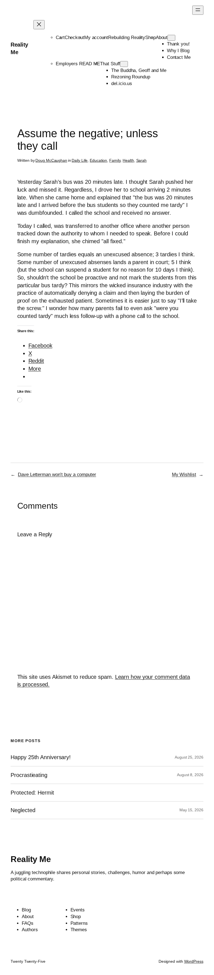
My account (96, 37)
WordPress (193, 961)
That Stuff (110, 63)
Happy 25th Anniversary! (41, 757)
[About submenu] (171, 38)
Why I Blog (178, 50)
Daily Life (79, 160)
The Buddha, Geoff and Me (138, 70)
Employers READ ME (78, 63)
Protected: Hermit (32, 793)
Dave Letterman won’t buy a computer (57, 474)
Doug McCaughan (51, 160)
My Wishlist (184, 474)
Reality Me (31, 859)
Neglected (23, 810)
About (162, 37)
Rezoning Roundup (130, 76)
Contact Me (179, 57)
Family (114, 160)
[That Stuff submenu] (124, 64)
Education (98, 160)
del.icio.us (121, 83)
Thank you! (178, 44)
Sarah (141, 160)
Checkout (74, 37)
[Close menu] (39, 24)
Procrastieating (29, 775)
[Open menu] (197, 10)
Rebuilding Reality (126, 37)
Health (128, 160)
